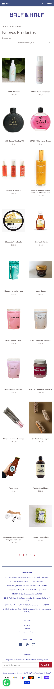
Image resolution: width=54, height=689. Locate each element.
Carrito (49, 3)
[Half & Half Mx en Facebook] (20, 645)
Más (7, 3)
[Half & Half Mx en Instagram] (33, 645)
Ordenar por (6, 38)
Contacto (27, 628)
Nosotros (27, 625)
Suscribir (45, 665)
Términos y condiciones (27, 632)
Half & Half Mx (29, 673)
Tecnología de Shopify (43, 673)
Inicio (4, 26)
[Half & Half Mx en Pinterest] (27, 645)
